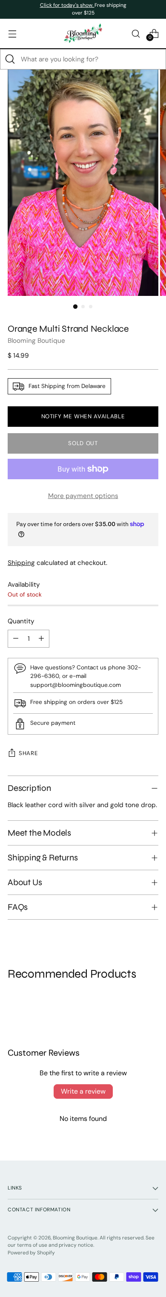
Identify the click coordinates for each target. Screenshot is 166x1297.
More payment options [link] (83, 496)
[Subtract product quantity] (15, 638)
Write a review (83, 1091)
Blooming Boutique (36, 340)
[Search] (10, 59)
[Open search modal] (135, 33)
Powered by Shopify (31, 1252)
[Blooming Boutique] (83, 33)
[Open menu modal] (12, 33)
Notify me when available (83, 416)
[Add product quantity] (41, 638)
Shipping (21, 563)
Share (28, 753)
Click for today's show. (67, 5)
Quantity (21, 621)
